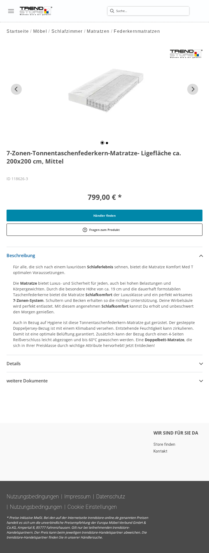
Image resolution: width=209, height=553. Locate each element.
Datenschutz (110, 496)
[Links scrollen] (16, 89)
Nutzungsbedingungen (33, 496)
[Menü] (11, 11)
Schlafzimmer (67, 31)
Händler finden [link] (104, 215)
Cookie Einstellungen (92, 507)
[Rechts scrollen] (192, 89)
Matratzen (98, 31)
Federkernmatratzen (137, 31)
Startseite (18, 31)
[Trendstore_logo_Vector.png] (36, 11)
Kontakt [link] (160, 451)
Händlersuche (91, 537)
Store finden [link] (164, 444)
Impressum (77, 496)
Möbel (40, 31)
